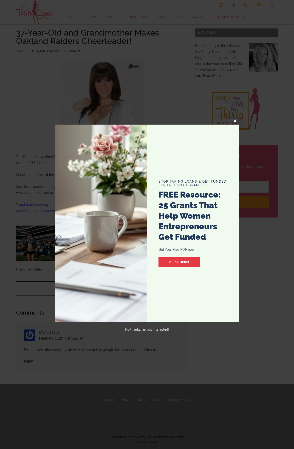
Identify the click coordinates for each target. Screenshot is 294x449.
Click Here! (179, 262)
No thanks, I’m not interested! (147, 329)
